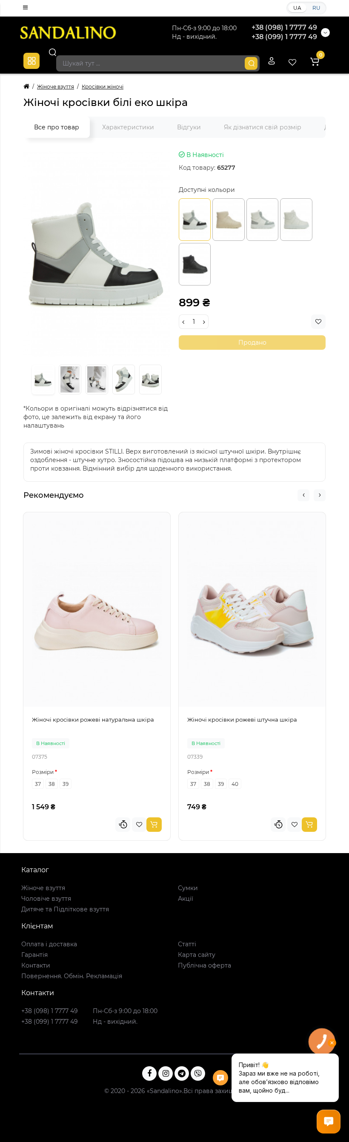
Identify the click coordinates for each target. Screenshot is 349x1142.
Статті (187, 944)
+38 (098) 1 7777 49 (284, 27)
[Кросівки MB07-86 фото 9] (150, 380)
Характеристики (128, 127)
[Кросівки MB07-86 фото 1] (96, 254)
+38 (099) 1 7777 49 (284, 37)
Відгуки (189, 127)
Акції (185, 898)
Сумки (188, 888)
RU (316, 8)
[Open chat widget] (328, 1121)
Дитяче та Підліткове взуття (65, 909)
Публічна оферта (204, 965)
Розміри (43, 772)
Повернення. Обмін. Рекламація (71, 976)
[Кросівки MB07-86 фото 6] (70, 380)
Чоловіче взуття (46, 898)
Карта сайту (196, 955)
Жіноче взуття (43, 888)
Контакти (35, 965)
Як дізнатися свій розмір (262, 127)
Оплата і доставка (49, 944)
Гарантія (34, 955)
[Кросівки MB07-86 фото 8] (123, 380)
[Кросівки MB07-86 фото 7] (97, 380)
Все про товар (56, 127)
